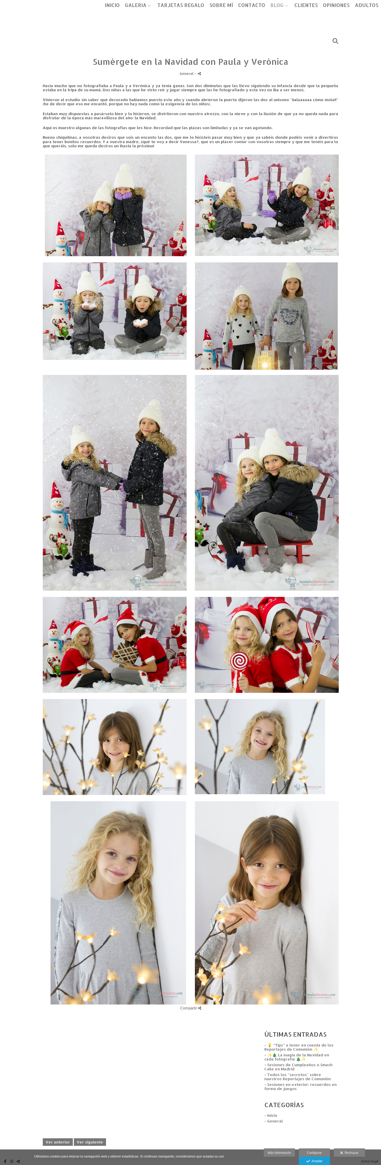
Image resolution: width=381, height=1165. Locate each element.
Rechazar (350, 1153)
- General (273, 1121)
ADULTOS (366, 5)
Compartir (189, 1008)
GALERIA (135, 5)
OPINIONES (336, 5)
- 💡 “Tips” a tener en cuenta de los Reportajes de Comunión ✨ (299, 1047)
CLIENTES (306, 5)
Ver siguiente (90, 1142)
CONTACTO (251, 5)
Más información (279, 1153)
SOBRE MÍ (221, 5)
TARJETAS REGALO (180, 5)
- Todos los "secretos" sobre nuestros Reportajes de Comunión (297, 1077)
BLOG (277, 5)
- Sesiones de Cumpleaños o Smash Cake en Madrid (298, 1067)
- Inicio (270, 1115)
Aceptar (316, 1161)
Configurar (314, 1153)
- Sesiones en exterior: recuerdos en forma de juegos (300, 1086)
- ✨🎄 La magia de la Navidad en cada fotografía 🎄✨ (296, 1057)
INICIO (112, 5)
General (187, 73)
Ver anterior (58, 1142)
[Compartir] (199, 73)
